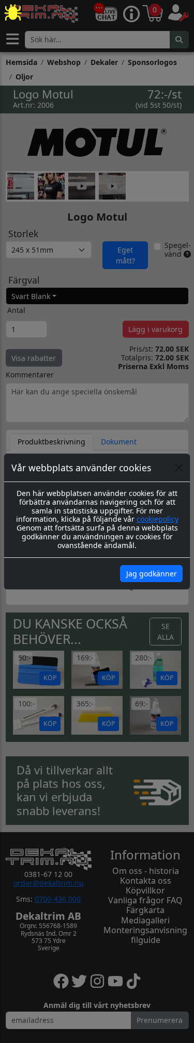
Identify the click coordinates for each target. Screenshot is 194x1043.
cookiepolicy (157, 519)
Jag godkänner (151, 573)
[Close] (179, 467)
